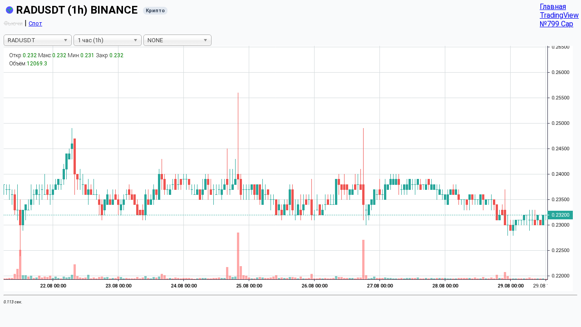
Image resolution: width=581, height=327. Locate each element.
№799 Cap (556, 24)
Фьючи (13, 23)
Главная (553, 6)
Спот (35, 23)
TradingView (559, 15)
